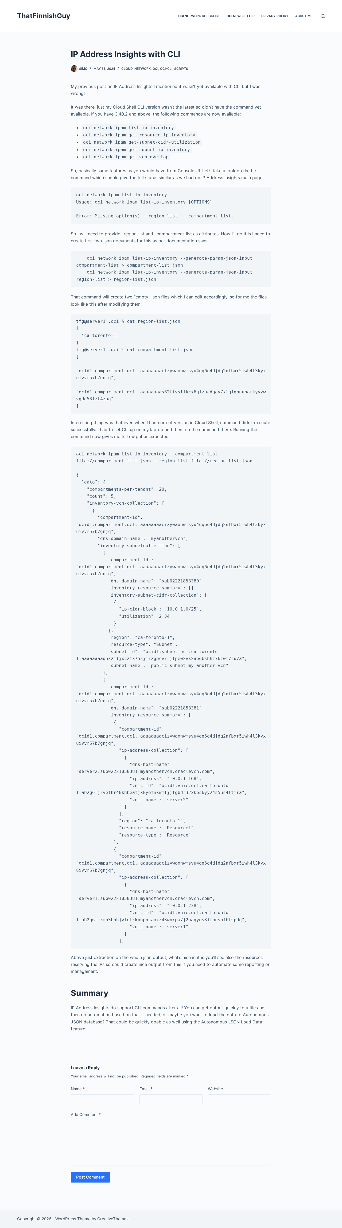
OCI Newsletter (241, 16)
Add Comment (86, 1114)
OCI (155, 69)
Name (78, 1088)
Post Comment (90, 1177)
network (142, 69)
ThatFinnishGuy (43, 16)
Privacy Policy (275, 16)
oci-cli (166, 69)
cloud (127, 69)
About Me (303, 16)
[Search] (323, 16)
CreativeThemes (113, 1218)
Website (215, 1088)
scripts (181, 69)
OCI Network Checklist (199, 16)
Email (146, 1088)
